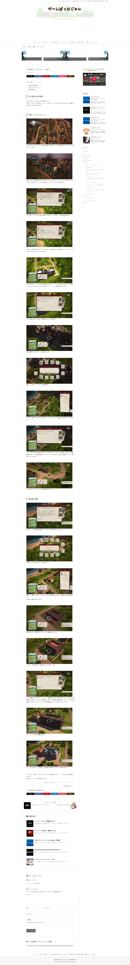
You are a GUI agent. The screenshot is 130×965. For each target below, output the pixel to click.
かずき (72, 786)
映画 (101, 1)
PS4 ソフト (58, 782)
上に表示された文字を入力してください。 (35, 922)
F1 (103, 1)
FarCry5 (89, 176)
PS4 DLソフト (68, 1)
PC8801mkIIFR (96, 1)
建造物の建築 (31, 89)
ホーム (60, 1)
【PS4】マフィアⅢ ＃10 (96, 138)
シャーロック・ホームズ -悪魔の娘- (95, 185)
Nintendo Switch (76, 1)
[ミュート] (101, 84)
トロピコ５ (43, 46)
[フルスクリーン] (104, 84)
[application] (94, 79)
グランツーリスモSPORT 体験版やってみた (45, 830)
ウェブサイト (29, 913)
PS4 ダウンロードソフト (91, 165)
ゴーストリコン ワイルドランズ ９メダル (44, 859)
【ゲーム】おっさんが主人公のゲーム (98, 129)
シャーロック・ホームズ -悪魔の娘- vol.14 (44, 821)
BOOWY (85, 151)
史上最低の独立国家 (32, 85)
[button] (24, 55)
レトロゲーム (83, 1)
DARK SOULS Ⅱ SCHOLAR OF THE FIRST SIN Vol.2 (47, 849)
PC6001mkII (89, 1)
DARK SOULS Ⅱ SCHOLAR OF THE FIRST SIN (95, 170)
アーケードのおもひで (90, 200)
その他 (106, 1)
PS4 (64, 1)
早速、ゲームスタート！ (33, 87)
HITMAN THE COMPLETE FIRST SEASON (95, 179)
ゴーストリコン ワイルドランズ (94, 182)
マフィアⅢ (89, 193)
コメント (28, 894)
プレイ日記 (36, 46)
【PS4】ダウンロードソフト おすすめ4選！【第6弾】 (47, 840)
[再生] (84, 84)
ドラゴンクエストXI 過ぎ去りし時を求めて (95, 190)
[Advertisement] (65, 30)
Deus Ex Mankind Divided (92, 173)
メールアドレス (46, 907)
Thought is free (72, 961)
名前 (27, 907)
